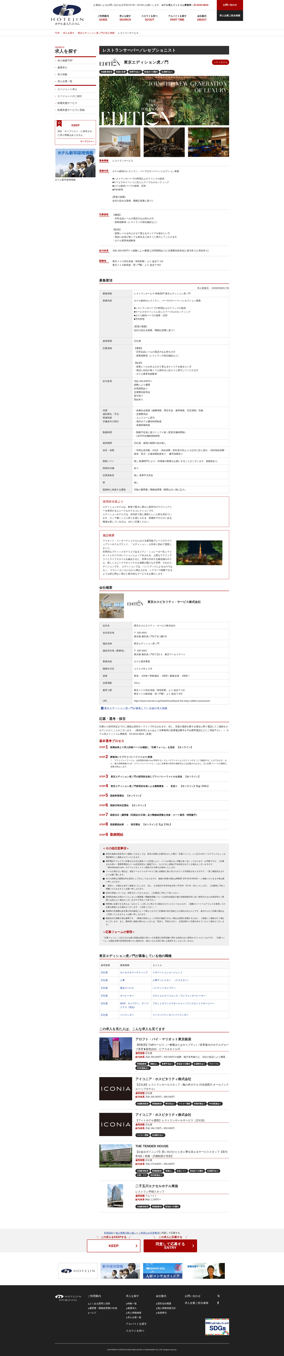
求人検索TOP (65, 60)
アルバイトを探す (177, 16)
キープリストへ (87, 141)
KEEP (114, 1246)
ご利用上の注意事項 (149, 1233)
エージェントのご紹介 (70, 96)
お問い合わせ (193, 1296)
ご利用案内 (103, 16)
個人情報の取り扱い (126, 1233)
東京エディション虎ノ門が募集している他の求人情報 (135, 708)
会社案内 (201, 16)
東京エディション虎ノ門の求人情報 (96, 33)
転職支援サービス (67, 103)
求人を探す (125, 16)
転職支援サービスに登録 (71, 109)
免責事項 (162, 1312)
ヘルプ (92, 1312)
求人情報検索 (134, 1312)
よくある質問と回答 (99, 1303)
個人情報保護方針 (166, 1308)
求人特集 (62, 74)
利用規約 (108, 1233)
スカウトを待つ (150, 16)
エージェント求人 (67, 89)
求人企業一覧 (65, 81)
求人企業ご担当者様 (230, 15)
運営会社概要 (164, 1303)
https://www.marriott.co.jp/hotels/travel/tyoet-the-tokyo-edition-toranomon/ (172, 700)
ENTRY (170, 1246)
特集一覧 (132, 1303)
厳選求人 (62, 67)
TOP (57, 33)
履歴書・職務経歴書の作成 (103, 1308)
